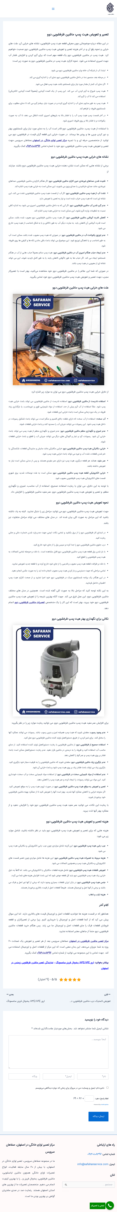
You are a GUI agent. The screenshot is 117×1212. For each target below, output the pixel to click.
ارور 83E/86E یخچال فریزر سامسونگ (75, 963)
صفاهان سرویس (111, 14)
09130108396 (33, 146)
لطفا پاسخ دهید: (101, 1099)
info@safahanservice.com (92, 1164)
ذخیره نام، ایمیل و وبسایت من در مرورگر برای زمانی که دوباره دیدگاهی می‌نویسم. (69, 1088)
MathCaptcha (104, 1105)
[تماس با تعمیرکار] (110, 1205)
